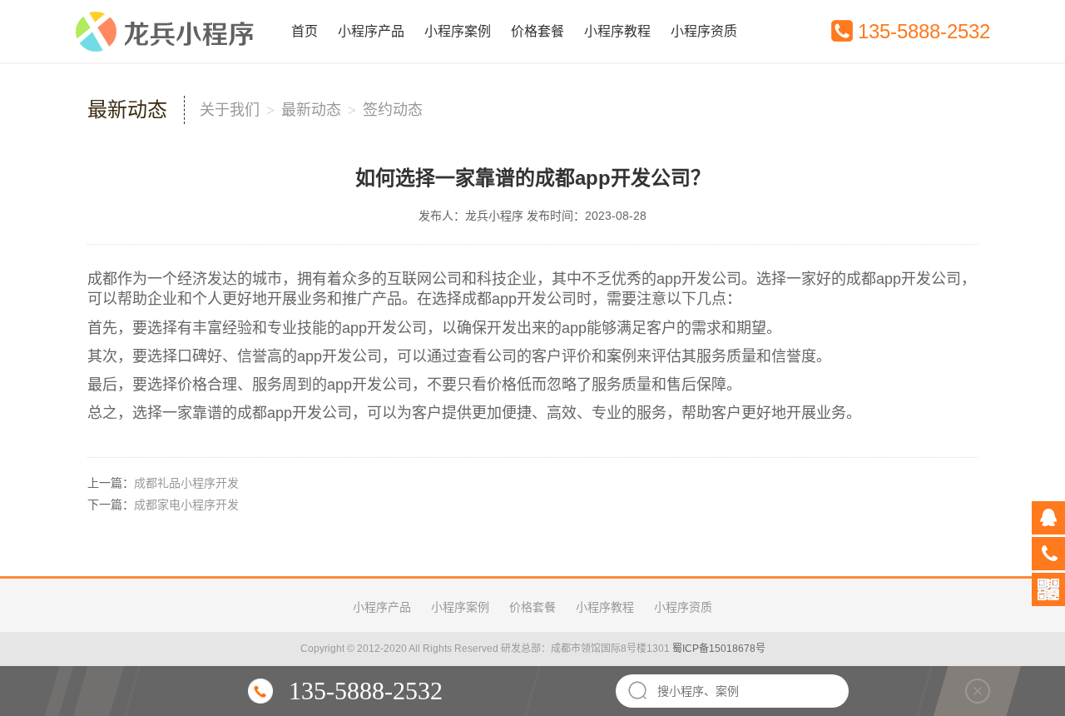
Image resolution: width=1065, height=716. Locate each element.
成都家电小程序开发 (186, 504)
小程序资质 (704, 31)
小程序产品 (371, 31)
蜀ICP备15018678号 (718, 648)
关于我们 (230, 110)
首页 (304, 31)
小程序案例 (457, 31)
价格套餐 (537, 31)
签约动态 (393, 110)
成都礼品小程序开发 (186, 483)
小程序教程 (617, 31)
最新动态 (311, 110)
